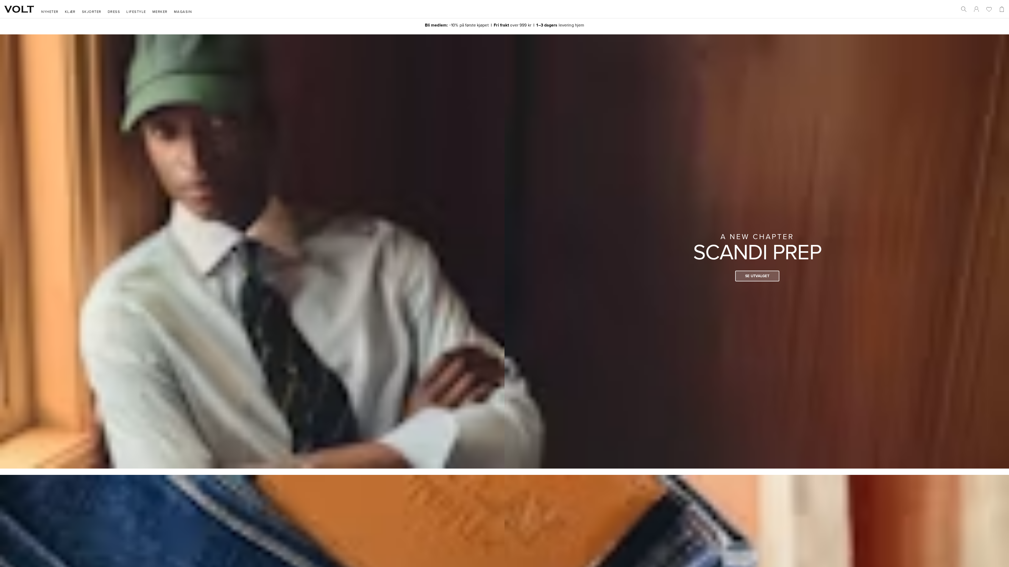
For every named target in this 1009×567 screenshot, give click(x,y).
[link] (976, 9)
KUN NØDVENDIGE (430, 322)
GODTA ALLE (578, 322)
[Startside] (19, 9)
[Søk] (964, 9)
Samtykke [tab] (427, 238)
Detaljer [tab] (504, 238)
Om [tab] (582, 238)
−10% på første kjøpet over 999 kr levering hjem (504, 25)
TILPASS (502, 322)
